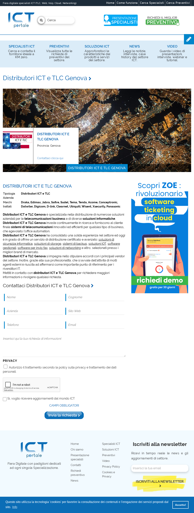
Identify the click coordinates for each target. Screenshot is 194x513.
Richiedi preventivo (78, 473)
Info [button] (14, 507)
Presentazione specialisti (80, 457)
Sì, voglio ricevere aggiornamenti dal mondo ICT (41, 398)
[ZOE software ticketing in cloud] (159, 236)
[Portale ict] (21, 20)
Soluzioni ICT (97, 46)
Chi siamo (77, 449)
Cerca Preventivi (178, 2)
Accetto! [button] (180, 504)
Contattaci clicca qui (50, 158)
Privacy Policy (111, 466)
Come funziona (127, 2)
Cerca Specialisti (152, 2)
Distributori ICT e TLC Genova (97, 168)
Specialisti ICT (22, 46)
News (134, 46)
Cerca (51, 20)
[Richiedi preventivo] (162, 20)
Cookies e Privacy (108, 474)
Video (172, 46)
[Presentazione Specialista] (121, 20)
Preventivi (59, 46)
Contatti (76, 465)
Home (110, 2)
